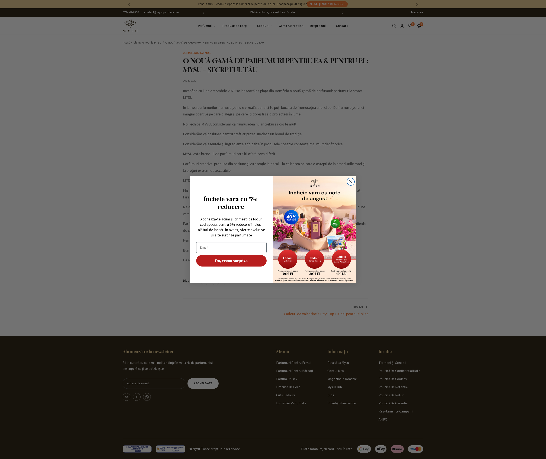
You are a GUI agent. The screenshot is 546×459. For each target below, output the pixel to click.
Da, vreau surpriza (231, 260)
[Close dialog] (350, 181)
